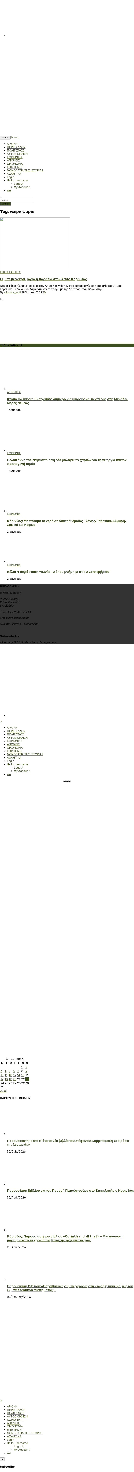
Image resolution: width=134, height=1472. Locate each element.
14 (18, 1075)
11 (6, 1075)
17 (2, 1079)
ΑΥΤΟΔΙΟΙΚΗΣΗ (17, 154)
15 (22, 1075)
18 (6, 1079)
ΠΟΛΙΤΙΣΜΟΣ (15, 150)
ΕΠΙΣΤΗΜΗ (14, 167)
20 (14, 1079)
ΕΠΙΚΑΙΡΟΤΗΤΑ (10, 272)
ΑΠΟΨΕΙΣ (13, 160)
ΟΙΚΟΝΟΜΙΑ (15, 163)
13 (14, 1075)
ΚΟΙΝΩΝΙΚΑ (15, 157)
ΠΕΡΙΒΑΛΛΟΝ (16, 147)
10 (2, 1075)
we (9, 190)
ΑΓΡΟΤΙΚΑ (14, 392)
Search (5, 203)
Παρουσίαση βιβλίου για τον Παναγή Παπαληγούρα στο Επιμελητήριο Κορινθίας (70, 1191)
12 (10, 1075)
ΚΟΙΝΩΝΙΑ (14, 453)
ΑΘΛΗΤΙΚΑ (14, 173)
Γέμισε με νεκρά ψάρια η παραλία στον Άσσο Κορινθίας (43, 279)
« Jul (3, 1091)
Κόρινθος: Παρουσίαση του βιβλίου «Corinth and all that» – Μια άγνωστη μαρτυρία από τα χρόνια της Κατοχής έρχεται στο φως (65, 1238)
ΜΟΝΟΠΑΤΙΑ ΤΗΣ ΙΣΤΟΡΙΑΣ (25, 170)
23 (27, 1079)
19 (10, 1079)
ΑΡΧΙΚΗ (12, 144)
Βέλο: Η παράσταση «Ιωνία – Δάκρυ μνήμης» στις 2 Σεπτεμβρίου (58, 572)
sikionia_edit (12, 292)
